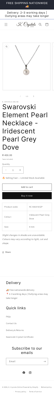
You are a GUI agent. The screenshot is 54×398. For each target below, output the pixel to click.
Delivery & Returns (15, 330)
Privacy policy (20, 392)
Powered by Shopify (30, 387)
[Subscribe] (44, 361)
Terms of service (35, 392)
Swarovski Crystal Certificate (19, 337)
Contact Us (11, 323)
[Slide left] (20, 96)
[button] (6, 24)
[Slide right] (33, 96)
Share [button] (8, 252)
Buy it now (27, 195)
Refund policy (46, 387)
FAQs (8, 316)
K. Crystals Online (15, 387)
